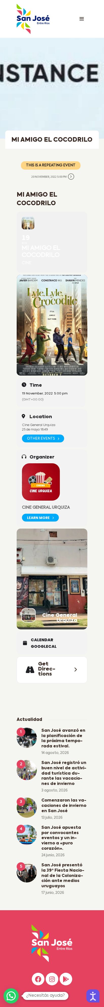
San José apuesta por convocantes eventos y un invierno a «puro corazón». (61, 838)
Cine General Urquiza (46, 508)
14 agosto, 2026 (55, 753)
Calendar (42, 640)
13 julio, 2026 (52, 817)
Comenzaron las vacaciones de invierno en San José (63, 806)
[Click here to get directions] (74, 670)
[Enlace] (81, 19)
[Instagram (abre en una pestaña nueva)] (52, 979)
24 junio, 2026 (53, 855)
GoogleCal (44, 646)
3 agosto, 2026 (54, 790)
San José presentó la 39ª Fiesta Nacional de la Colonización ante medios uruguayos (62, 875)
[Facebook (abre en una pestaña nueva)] (38, 979)
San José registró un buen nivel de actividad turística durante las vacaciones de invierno (63, 773)
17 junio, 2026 (52, 893)
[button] (11, 995)
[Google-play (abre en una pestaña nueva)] (66, 979)
